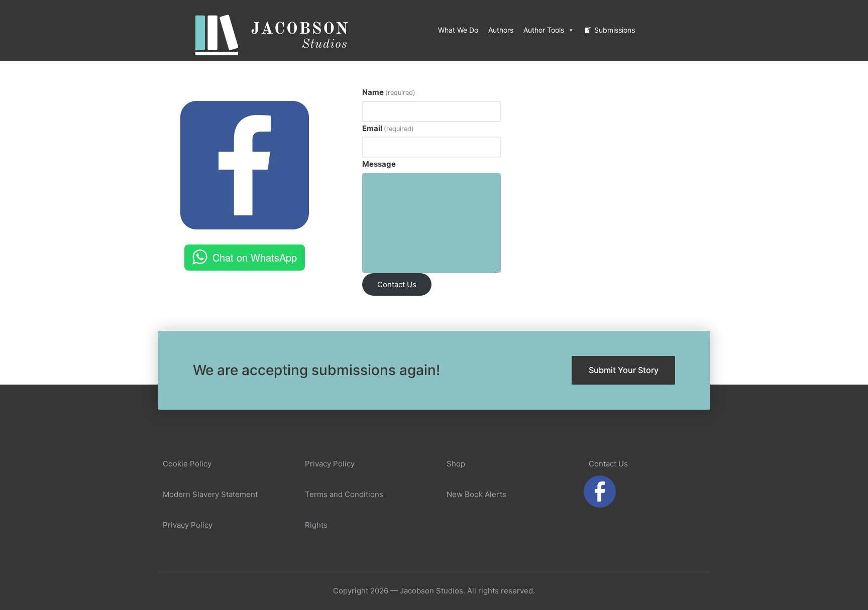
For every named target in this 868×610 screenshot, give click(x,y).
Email (388, 128)
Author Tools (543, 30)
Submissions (614, 30)
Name (388, 92)
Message (379, 164)
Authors (500, 30)
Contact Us (396, 284)
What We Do (458, 30)
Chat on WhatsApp (254, 257)
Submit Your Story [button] (624, 370)
